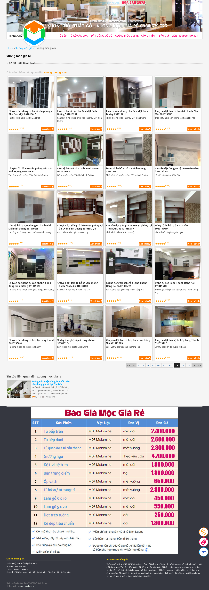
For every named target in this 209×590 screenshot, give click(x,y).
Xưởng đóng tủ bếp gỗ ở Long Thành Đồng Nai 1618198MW (126, 284)
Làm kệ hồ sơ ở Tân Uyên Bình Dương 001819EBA (78, 170)
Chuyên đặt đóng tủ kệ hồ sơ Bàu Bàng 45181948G (177, 170)
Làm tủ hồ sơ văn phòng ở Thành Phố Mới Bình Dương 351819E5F (29, 227)
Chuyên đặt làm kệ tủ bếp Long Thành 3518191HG (177, 341)
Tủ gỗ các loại (78, 35)
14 (182, 365)
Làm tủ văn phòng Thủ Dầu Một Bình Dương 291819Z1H (127, 112)
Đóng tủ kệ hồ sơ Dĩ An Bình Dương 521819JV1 (125, 170)
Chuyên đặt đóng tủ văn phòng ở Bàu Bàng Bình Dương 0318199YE (29, 284)
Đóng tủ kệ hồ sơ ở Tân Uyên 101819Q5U (171, 227)
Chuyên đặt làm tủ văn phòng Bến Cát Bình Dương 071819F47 (30, 170)
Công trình (148, 35)
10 (158, 365)
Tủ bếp (62, 35)
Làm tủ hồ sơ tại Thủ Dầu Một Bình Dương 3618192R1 (77, 112)
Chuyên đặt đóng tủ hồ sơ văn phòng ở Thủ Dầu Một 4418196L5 (30, 112)
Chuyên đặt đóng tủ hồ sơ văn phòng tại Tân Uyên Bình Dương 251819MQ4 (80, 227)
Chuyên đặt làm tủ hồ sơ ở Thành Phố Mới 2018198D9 (176, 112)
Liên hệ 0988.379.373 (185, 35)
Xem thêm (46, 129)
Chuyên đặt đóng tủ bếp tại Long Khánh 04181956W (31, 341)
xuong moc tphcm (26, 586)
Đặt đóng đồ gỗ (101, 35)
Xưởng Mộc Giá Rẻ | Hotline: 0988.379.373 (34, 33)
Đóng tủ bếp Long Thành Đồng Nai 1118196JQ (174, 284)
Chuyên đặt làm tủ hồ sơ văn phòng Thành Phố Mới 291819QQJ (77, 284)
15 (188, 365)
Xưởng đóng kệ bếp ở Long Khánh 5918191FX (76, 341)
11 (164, 365)
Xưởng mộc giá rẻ (127, 35)
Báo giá (164, 35)
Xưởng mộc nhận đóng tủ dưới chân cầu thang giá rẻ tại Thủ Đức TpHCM (51, 384)
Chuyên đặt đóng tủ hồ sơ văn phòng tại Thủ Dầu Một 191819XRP (129, 227)
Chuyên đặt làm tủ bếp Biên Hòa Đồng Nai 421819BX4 (128, 341)
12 (170, 365)
